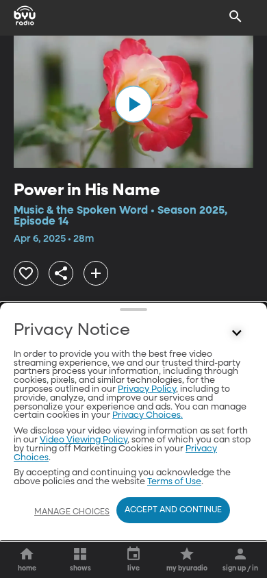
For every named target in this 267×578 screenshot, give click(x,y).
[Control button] (237, 333)
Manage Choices (72, 512)
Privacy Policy (147, 389)
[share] (61, 273)
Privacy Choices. (147, 415)
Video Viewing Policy (83, 440)
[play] (133, 104)
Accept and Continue (173, 510)
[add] (96, 273)
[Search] (235, 16)
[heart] (26, 273)
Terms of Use (174, 481)
